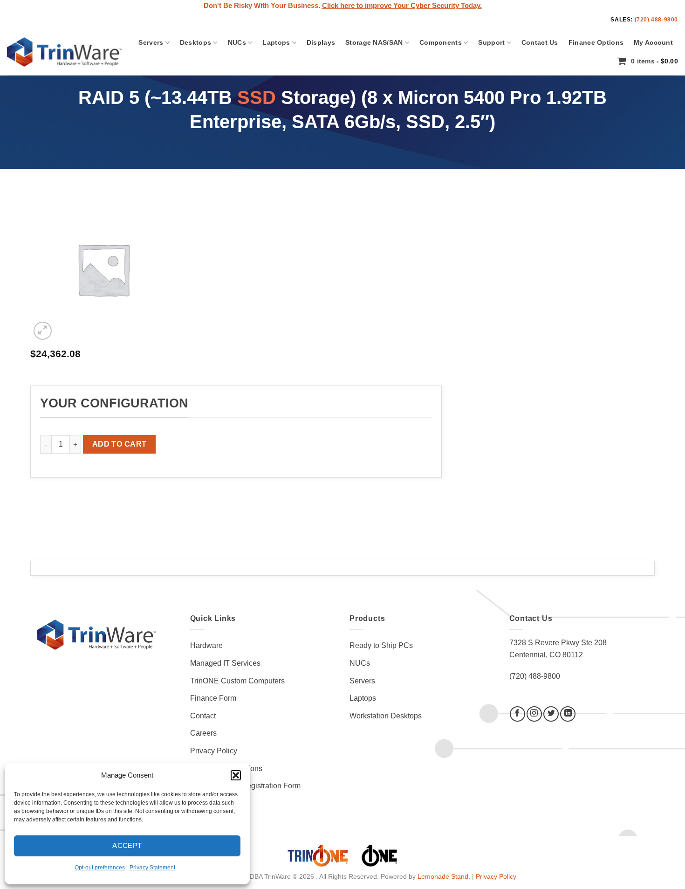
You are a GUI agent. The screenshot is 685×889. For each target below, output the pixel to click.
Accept (127, 845)
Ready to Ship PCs (381, 645)
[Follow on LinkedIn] (567, 714)
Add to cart (119, 444)
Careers (203, 733)
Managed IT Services (225, 663)
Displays (321, 42)
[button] (235, 775)
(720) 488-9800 (656, 19)
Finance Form (213, 698)
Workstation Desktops (385, 716)
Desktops (195, 42)
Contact (203, 716)
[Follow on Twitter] (551, 714)
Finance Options (596, 42)
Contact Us (539, 42)
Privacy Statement (152, 867)
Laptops (276, 42)
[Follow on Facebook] (517, 714)
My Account (653, 42)
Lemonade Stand (443, 876)
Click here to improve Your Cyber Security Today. (402, 5)
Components (440, 42)
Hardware (206, 645)
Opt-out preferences (100, 867)
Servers (150, 42)
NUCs (237, 42)
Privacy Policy (213, 751)
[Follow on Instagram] (534, 714)
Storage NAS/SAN (374, 42)
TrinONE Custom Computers (237, 681)
